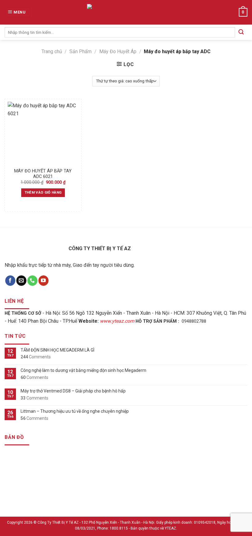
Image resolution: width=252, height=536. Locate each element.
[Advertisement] (126, 493)
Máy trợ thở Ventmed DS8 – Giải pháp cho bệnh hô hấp (73, 390)
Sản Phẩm (80, 51)
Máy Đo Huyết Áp (117, 51)
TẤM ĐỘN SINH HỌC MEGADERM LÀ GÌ (57, 350)
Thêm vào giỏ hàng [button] (43, 192)
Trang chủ (51, 51)
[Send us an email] (21, 280)
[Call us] (32, 280)
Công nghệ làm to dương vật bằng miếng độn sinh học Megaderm (83, 370)
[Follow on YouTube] (43, 280)
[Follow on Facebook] (10, 280)
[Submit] (241, 32)
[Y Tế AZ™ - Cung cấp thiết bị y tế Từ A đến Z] (116, 12)
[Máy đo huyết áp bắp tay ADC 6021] (43, 133)
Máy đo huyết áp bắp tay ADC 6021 (43, 173)
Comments (36, 356)
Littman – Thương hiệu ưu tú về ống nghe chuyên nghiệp (75, 411)
